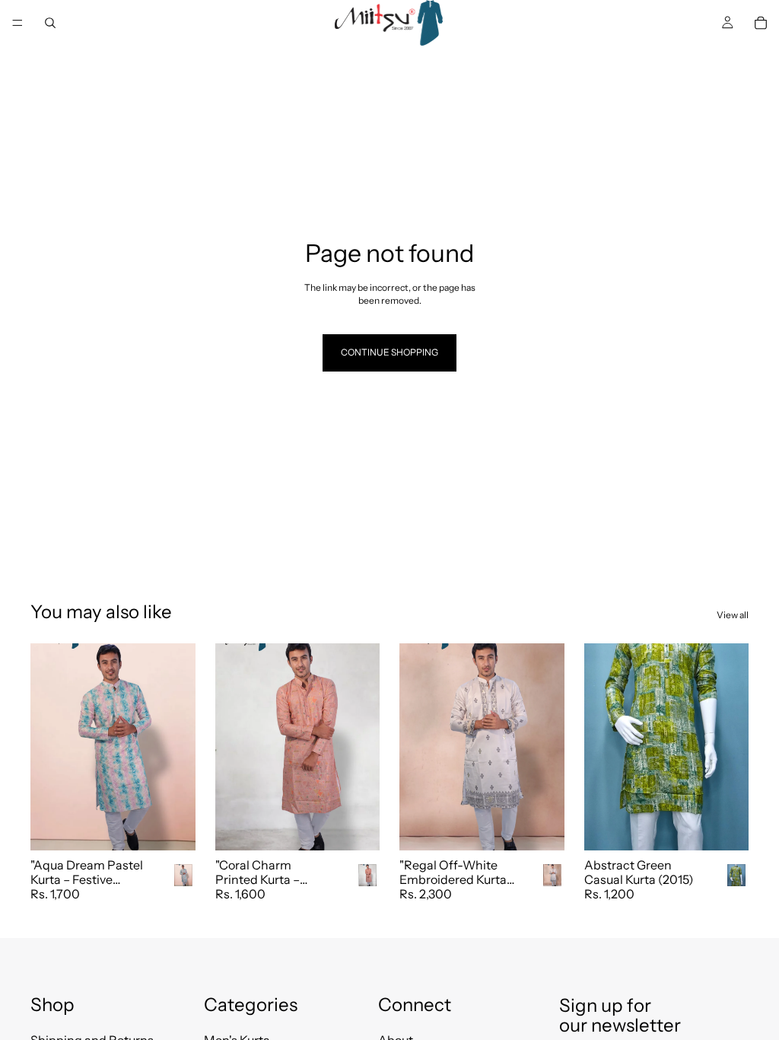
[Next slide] (179, 747)
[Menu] (17, 22)
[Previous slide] (47, 747)
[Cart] (760, 23)
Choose (185, 825)
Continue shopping (389, 352)
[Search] (50, 23)
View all (733, 614)
